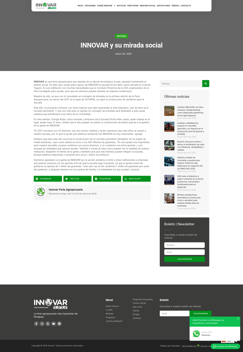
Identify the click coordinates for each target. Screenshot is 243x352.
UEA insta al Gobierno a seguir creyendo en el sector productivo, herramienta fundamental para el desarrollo (190, 181)
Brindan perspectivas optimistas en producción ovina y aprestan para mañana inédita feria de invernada (189, 200)
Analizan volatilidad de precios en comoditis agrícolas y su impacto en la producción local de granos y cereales (190, 128)
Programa (90, 6)
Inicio (80, 6)
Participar (132, 6)
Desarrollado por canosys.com (197, 346)
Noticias (121, 6)
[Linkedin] (59, 323)
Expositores (163, 6)
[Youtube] (53, 323)
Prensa (175, 6)
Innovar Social (148, 6)
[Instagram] (42, 323)
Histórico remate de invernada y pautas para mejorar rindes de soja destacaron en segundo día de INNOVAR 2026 (189, 163)
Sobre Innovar (104, 6)
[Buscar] (205, 83)
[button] (48, 179)
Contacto (186, 6)
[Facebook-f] (36, 323)
